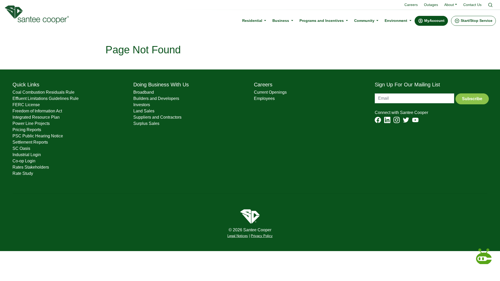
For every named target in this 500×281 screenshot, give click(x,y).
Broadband (143, 92)
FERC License (26, 105)
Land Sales (143, 111)
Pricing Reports (26, 129)
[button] (431, 21)
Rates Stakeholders (30, 167)
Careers (411, 5)
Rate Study (22, 173)
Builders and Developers (156, 98)
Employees (264, 98)
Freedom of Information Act (37, 111)
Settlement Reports (30, 142)
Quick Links (25, 84)
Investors (141, 105)
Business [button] (281, 20)
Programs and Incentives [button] (322, 20)
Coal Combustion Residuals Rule (43, 92)
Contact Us (472, 5)
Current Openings (270, 92)
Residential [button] (252, 20)
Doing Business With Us (161, 84)
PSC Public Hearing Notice (37, 136)
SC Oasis (21, 148)
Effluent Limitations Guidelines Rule (45, 98)
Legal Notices (237, 236)
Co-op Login (23, 161)
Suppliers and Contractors (157, 117)
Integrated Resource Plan (36, 117)
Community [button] (365, 20)
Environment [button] (396, 20)
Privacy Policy (262, 236)
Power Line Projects (31, 123)
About (449, 5)
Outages (431, 5)
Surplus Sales (146, 123)
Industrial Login (26, 154)
